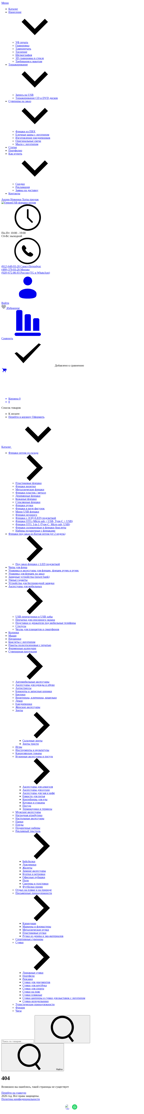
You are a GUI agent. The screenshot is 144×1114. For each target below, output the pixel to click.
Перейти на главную (13, 1092)
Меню (5, 2)
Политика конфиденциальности (20, 1099)
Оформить (38, 416)
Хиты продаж (30, 199)
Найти (59, 1069)
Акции (5, 199)
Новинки (16, 199)
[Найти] (62, 1029)
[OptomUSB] (18, 202)
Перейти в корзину (20, 416)
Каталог (6, 446)
